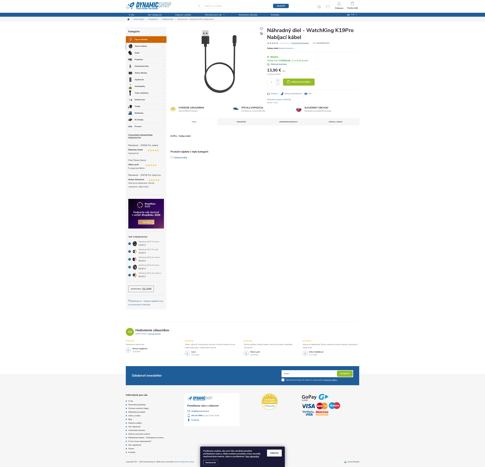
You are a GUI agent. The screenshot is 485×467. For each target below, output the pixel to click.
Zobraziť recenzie (154, 334)
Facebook (195, 420)
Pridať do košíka (301, 82)
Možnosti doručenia (279, 64)
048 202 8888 (197, 415)
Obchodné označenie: (279, 99)
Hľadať (281, 6)
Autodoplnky (140, 86)
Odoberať (345, 373)
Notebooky (139, 113)
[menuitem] (131, 15)
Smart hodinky (141, 46)
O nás (130, 401)
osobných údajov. (330, 380)
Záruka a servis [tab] (335, 122)
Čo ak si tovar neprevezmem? (139, 441)
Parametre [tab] (241, 122)
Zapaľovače (139, 79)
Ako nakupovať (134, 426)
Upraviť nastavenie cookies (184, 462)
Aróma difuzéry (141, 73)
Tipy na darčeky (141, 39)
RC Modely (139, 120)
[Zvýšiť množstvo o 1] (278, 80)
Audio (137, 53)
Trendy (137, 106)
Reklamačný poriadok (136, 412)
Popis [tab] (194, 122)
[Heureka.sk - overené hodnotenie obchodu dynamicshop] (269, 401)
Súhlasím (274, 453)
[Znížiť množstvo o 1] (278, 83)
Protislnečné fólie (142, 66)
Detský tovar (140, 99)
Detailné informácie (286, 48)
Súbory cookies (134, 415)
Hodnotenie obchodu (136, 430)
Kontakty (131, 452)
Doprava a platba (135, 423)
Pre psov (138, 126)
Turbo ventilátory (141, 93)
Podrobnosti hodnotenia (300, 43)
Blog (130, 419)
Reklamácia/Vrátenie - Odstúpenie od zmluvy (146, 437)
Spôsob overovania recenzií (139, 434)
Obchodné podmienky (137, 404)
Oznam (131, 448)
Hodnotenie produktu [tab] (288, 122)
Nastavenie (210, 462)
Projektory (139, 59)
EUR (352, 15)
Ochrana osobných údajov (138, 408)
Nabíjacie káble (180, 157)
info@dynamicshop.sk (200, 411)
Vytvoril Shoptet (353, 462)
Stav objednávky (134, 445)
